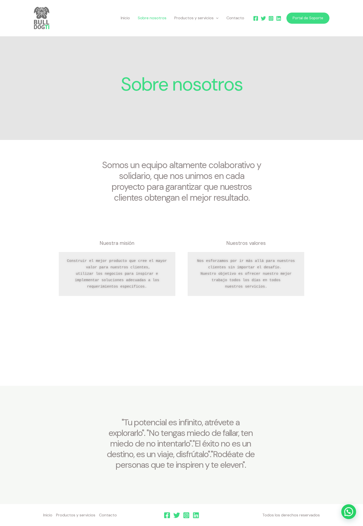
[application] (216, 18)
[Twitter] (263, 18)
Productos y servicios (194, 17)
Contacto (235, 17)
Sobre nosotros (152, 17)
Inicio (125, 17)
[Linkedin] (278, 18)
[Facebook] (255, 18)
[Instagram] (271, 18)
